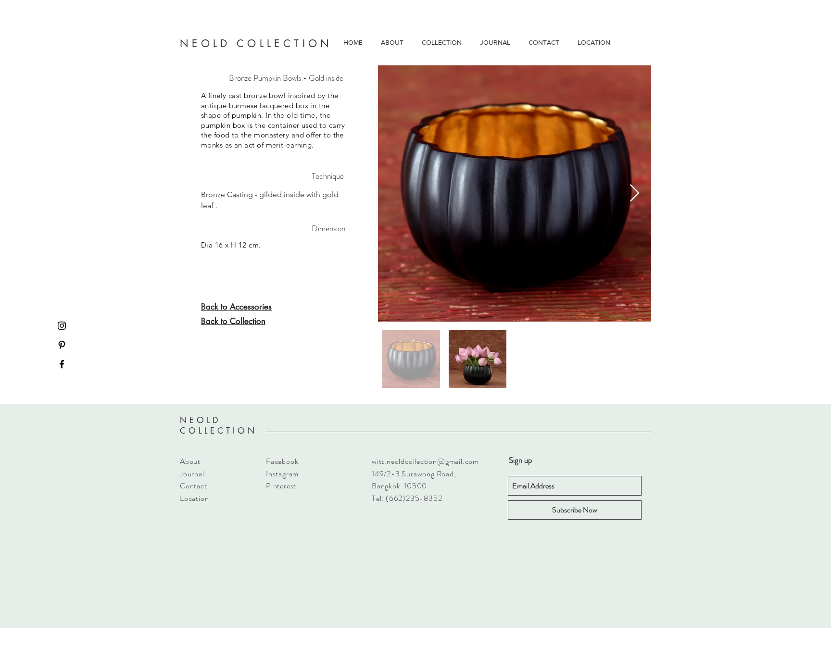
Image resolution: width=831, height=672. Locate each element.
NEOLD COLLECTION (218, 425)
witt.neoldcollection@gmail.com (425, 461)
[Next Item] (634, 193)
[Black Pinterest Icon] (61, 344)
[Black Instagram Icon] (61, 325)
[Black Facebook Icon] (61, 364)
